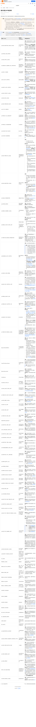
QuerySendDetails (32, 198)
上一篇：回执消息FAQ (4, 683)
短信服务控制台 (32, 97)
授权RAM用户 (32, 106)
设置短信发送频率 (29, 263)
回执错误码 (29, 33)
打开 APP (33, 1)
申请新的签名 (22, 23)
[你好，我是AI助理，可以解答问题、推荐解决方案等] (31, 3)
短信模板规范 (28, 94)
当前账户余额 (31, 313)
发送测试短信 (28, 501)
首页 (1, 7)
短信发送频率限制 (29, 259)
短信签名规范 (29, 401)
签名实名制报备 (18, 18)
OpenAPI (10, 32)
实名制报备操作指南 (33, 668)
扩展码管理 (30, 648)
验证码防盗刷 (31, 265)
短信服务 (4, 7)
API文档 (33, 195)
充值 (31, 110)
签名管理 (23, 24)
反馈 (19, 688)
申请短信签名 (30, 463)
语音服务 (33, 127)
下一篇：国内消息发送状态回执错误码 (29, 683)
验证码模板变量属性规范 (28, 334)
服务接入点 (28, 74)
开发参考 (7, 7)
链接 (27, 489)
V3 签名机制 (29, 357)
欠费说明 (29, 109)
